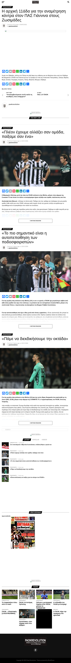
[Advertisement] (35, 496)
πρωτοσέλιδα (6, 516)
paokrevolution (13, 26)
